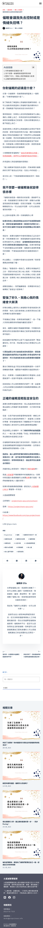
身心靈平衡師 (8, 552)
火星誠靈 (9, 474)
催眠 (17, 535)
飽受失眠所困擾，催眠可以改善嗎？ (15, 783)
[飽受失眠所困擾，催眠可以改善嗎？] (21, 766)
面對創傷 (20, 552)
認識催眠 (19, 547)
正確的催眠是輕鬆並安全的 (15, 79)
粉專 (28, 477)
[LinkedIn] (26, 560)
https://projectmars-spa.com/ (20, 506)
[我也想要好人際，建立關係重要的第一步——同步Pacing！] (21, 804)
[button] (40, 3)
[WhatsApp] (35, 560)
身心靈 (29, 547)
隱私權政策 (7, 926)
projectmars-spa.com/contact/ (25, 500)
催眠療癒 (31, 539)
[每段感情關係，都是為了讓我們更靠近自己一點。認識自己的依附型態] (21, 845)
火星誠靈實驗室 (29, 543)
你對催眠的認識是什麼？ (14, 70)
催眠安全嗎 (8, 539)
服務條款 (13, 926)
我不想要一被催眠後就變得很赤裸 (18, 73)
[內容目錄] (33, 67)
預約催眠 (31, 468)
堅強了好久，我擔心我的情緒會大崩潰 (19, 76)
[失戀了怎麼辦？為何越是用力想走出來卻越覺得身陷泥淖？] (21, 725)
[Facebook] (7, 560)
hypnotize (8, 535)
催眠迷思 (7, 543)
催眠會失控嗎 (20, 539)
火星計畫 (17, 543)
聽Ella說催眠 (18, 28)
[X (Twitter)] (17, 560)
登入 (5, 672)
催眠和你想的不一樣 (30, 535)
